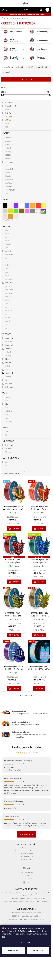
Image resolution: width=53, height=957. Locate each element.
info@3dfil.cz (28, 872)
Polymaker (9, 179)
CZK (24, 10)
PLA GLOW (9, 282)
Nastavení (25, 942)
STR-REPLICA (10, 190)
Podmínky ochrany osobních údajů (26, 851)
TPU (7, 261)
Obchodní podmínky (26, 848)
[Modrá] (27, 205)
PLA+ (7, 300)
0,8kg (7, 418)
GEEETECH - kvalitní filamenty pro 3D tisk (26, 916)
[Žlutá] (43, 205)
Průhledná (9, 220)
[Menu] (47, 9)
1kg (6, 404)
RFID (7, 127)
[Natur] (10, 205)
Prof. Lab (8, 183)
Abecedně (6, 72)
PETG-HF (8, 240)
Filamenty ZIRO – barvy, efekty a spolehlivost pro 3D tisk (26, 919)
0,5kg (7, 400)
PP (6, 307)
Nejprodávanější (42, 67)
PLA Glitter (9, 296)
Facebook (28, 879)
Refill (7, 123)
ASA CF (8, 321)
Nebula (8, 172)
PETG (7, 234)
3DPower (8, 137)
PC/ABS (8, 317)
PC (6, 314)
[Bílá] (21, 205)
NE (6, 435)
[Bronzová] (4, 216)
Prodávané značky (26, 857)
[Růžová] (27, 211)
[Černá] (4, 205)
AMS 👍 (8, 120)
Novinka (8, 109)
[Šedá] (32, 211)
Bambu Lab (9, 144)
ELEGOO (8, 155)
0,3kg (7, 407)
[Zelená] (16, 211)
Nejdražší (29, 67)
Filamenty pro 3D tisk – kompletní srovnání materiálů (26, 898)
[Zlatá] (10, 211)
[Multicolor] (43, 211)
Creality (8, 151)
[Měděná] (10, 216)
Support (8, 244)
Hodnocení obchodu (26, 747)
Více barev (9, 452)
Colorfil (8, 148)
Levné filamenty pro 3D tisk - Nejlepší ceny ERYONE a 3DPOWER (26, 902)
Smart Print (9, 186)
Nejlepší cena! (10, 106)
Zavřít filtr (26, 79)
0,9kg (7, 414)
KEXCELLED (9, 338)
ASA (6, 230)
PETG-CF (8, 275)
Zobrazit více (26, 834)
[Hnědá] (21, 211)
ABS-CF (8, 303)
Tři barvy (8, 448)
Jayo (7, 165)
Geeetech (9, 162)
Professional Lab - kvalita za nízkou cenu (26, 913)
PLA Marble (9, 279)
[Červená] (38, 205)
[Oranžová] (32, 205)
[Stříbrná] (4, 211)
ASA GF (8, 324)
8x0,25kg (8, 421)
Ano (6, 431)
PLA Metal (9, 293)
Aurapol (8, 141)
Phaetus (8, 176)
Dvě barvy (9, 445)
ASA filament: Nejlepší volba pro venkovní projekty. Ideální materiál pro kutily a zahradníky (26, 894)
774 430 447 (28, 875)
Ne (6, 465)
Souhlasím (38, 950)
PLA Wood (9, 290)
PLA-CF (7, 286)
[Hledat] (2, 9)
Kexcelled (9, 169)
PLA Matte (9, 255)
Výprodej (8, 116)
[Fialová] (16, 205)
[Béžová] (16, 216)
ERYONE (8, 362)
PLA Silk (8, 251)
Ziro (7, 193)
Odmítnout (13, 950)
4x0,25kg (8, 411)
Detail (40, 688)
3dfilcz (28, 882)
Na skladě (9, 102)
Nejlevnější (20, 67)
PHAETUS (8, 341)
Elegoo (8, 359)
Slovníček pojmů (26, 859)
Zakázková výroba (26, 854)
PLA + (7, 258)
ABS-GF (8, 248)
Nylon (7, 265)
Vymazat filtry (25, 471)
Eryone (8, 158)
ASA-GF (8, 272)
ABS (6, 269)
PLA (6, 237)
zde (3, 936)
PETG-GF (8, 310)
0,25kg (7, 397)
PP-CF (7, 328)
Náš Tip (8, 113)
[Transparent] (38, 211)
